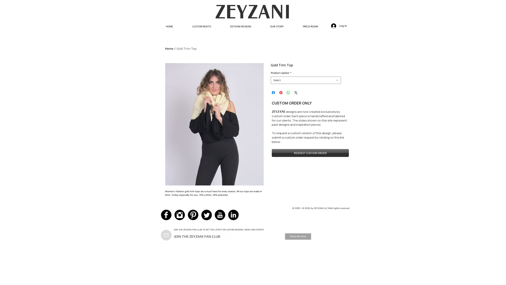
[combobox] (306, 80)
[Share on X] (296, 92)
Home (169, 48)
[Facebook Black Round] (166, 215)
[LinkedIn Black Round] (233, 215)
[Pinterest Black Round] (193, 215)
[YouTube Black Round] (220, 215)
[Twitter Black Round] (206, 215)
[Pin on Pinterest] (280, 92)
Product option (281, 72)
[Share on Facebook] (273, 92)
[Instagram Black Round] (179, 215)
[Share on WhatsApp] (288, 92)
